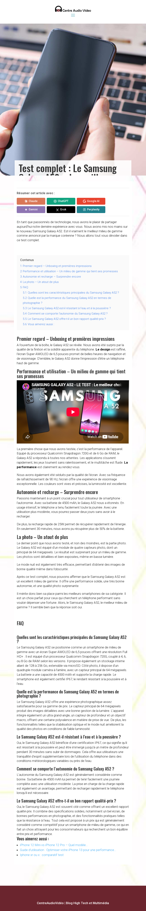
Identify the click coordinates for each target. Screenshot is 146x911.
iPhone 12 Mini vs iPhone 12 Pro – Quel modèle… (54, 845)
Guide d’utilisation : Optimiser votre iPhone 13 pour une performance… (68, 850)
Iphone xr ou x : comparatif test (42, 855)
